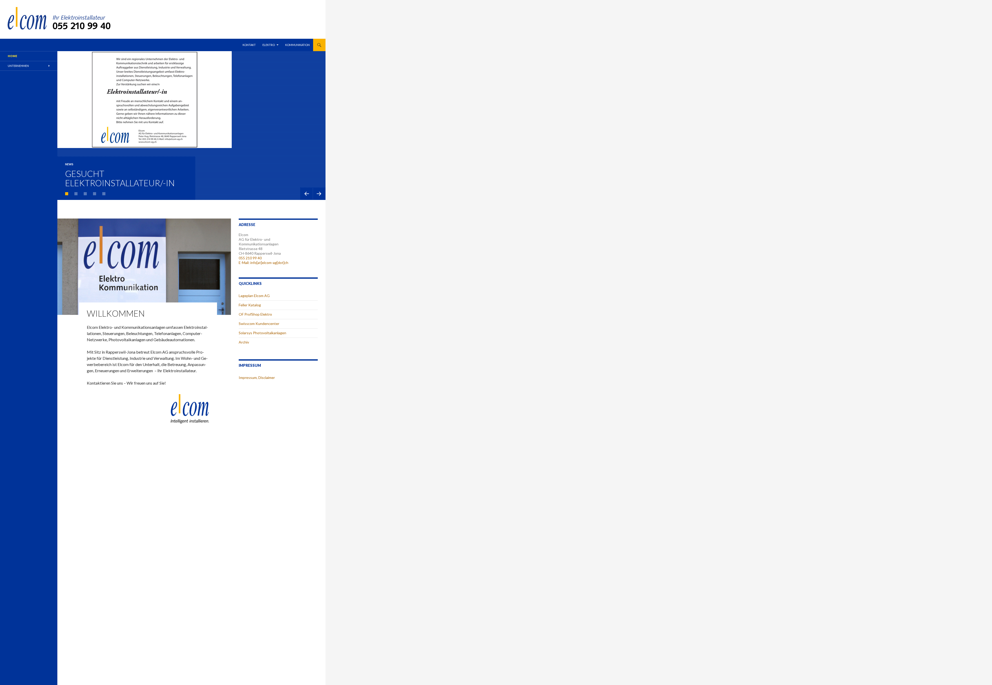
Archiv (244, 342)
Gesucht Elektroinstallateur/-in (120, 178)
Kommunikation (297, 44)
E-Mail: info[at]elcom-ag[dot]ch (263, 262)
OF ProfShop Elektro (255, 314)
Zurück (306, 194)
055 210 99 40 (250, 258)
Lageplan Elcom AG (254, 295)
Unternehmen (18, 65)
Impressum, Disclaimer (257, 377)
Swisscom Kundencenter (259, 323)
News (69, 164)
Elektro (268, 44)
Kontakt (249, 44)
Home (12, 56)
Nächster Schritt (319, 194)
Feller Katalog (250, 305)
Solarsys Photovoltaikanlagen (262, 333)
